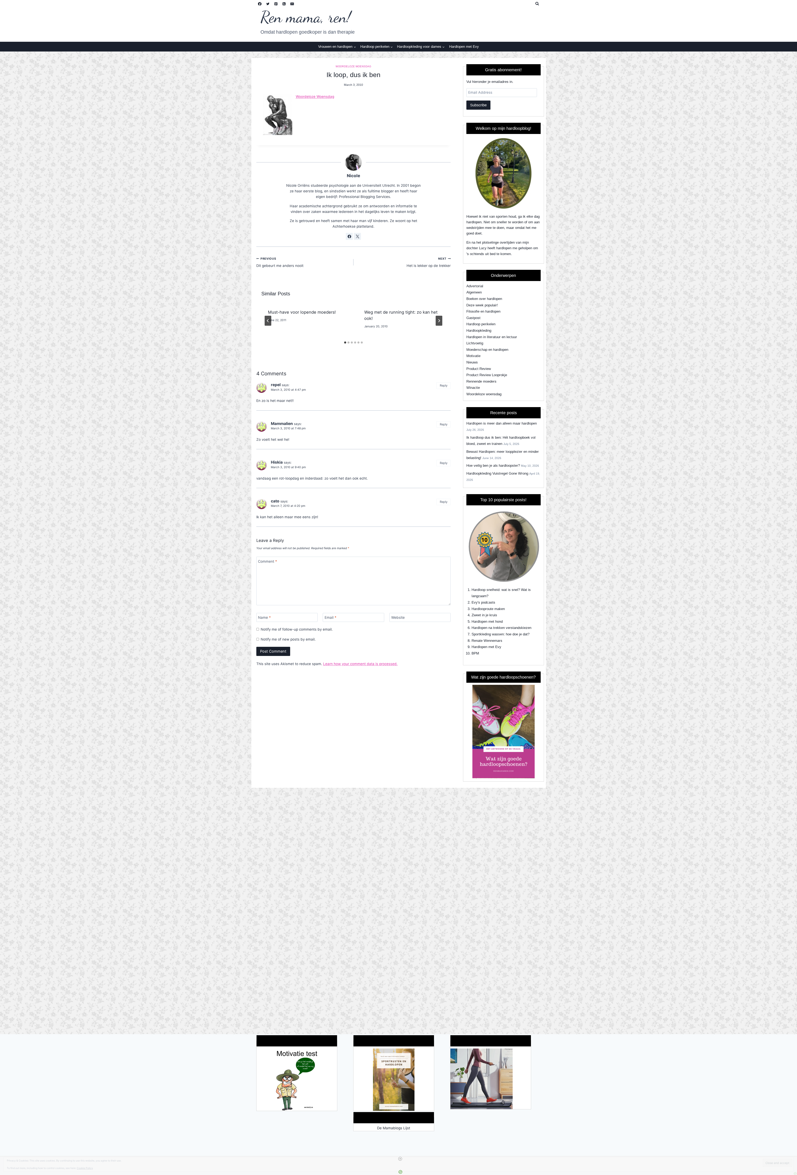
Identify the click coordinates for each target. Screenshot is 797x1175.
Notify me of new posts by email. (288, 639)
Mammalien (282, 423)
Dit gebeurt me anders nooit (279, 262)
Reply (443, 385)
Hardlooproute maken (488, 609)
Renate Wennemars (487, 641)
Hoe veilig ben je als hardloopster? (493, 466)
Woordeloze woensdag (353, 66)
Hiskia (277, 462)
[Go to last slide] (268, 321)
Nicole (353, 175)
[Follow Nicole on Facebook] (349, 236)
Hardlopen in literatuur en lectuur (491, 337)
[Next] (439, 321)
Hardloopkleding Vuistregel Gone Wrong (497, 473)
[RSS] (284, 3)
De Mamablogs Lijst (393, 1128)
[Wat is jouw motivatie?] (297, 1080)
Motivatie (473, 356)
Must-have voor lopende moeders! (302, 312)
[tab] (345, 342)
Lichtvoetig (474, 343)
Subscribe (478, 105)
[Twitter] (267, 3)
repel (276, 384)
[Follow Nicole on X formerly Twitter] (357, 236)
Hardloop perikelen (480, 324)
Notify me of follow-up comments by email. (297, 629)
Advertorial (474, 286)
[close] (400, 1159)
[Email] (292, 3)
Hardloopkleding (478, 331)
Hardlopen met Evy (464, 47)
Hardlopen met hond (487, 622)
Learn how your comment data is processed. (360, 664)
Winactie (473, 388)
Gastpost (473, 318)
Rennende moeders (481, 381)
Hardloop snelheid (485, 590)
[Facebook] (259, 3)
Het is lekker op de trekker (429, 262)
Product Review (478, 369)
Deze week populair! (482, 305)
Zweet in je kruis (484, 615)
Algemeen (474, 292)
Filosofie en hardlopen (483, 311)
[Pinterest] (276, 3)
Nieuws (472, 362)
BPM (475, 653)
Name (264, 617)
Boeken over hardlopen (484, 299)
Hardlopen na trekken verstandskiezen (501, 628)
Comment (267, 561)
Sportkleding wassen (488, 634)
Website (398, 617)
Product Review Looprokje (486, 375)
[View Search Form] (537, 3)
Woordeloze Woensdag (315, 97)
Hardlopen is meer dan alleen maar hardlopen (501, 423)
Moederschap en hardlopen (487, 350)
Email (330, 617)
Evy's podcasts (483, 602)
